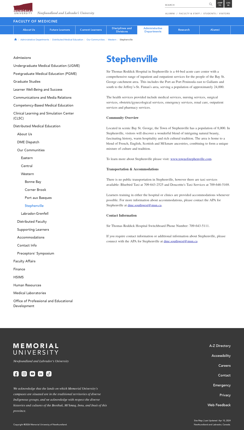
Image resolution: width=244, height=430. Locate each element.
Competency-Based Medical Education (43, 105)
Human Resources (27, 285)
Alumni (215, 29)
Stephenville (34, 206)
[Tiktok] (48, 374)
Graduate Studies (26, 81)
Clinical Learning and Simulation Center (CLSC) (43, 115)
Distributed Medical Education (67, 39)
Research (184, 29)
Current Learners (90, 29)
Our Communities (96, 39)
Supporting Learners (33, 229)
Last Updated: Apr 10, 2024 (217, 420)
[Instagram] (24, 374)
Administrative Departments (153, 30)
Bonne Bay (33, 182)
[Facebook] (16, 374)
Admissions (22, 58)
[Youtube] (32, 374)
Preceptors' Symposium (35, 253)
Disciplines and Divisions (122, 30)
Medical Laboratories (29, 293)
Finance (19, 269)
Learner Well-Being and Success (37, 89)
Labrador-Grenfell (34, 213)
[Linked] (40, 374)
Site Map (198, 420)
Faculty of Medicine (35, 21)
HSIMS (18, 277)
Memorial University (53, 9)
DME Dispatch (28, 142)
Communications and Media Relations (42, 97)
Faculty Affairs (24, 261)
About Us (29, 29)
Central (26, 166)
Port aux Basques (38, 198)
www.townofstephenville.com (190, 158)
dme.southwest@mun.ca (144, 205)
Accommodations (30, 237)
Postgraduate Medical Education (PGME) (45, 74)
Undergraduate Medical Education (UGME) (46, 66)
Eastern (27, 158)
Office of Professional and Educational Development (43, 303)
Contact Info (27, 245)
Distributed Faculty (32, 221)
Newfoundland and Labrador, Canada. (212, 424)
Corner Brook (35, 190)
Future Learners (60, 29)
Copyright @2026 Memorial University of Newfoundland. (40, 424)
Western (112, 39)
